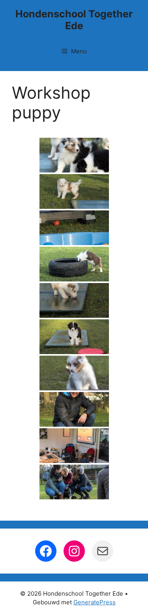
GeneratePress (94, 602)
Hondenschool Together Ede (74, 20)
